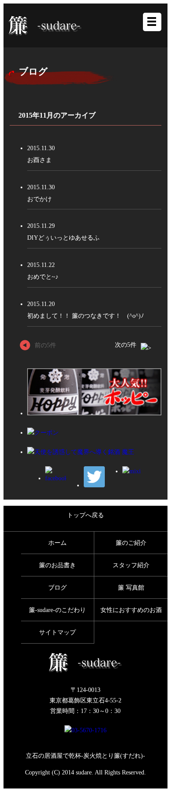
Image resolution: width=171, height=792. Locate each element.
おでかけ (39, 198)
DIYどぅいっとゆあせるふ (63, 237)
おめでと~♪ (42, 276)
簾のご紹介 (131, 542)
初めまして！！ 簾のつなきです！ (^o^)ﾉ (85, 315)
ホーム (57, 542)
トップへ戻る (85, 514)
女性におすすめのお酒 (131, 609)
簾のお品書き (57, 565)
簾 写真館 (131, 587)
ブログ (57, 587)
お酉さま (39, 159)
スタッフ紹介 (131, 565)
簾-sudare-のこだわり (57, 609)
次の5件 (125, 344)
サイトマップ (57, 632)
